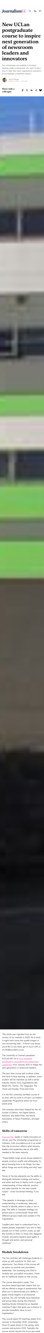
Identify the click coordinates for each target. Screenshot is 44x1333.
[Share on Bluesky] (40, 90)
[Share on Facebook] (22, 90)
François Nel (7, 1137)
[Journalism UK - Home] (14, 11)
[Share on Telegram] (36, 90)
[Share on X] (27, 90)
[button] (30, 11)
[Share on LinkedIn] (31, 90)
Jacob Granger (14, 79)
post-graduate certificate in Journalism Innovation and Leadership (20, 1061)
